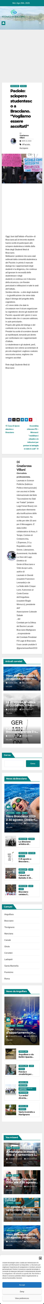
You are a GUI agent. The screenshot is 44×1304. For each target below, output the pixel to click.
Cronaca (20, 1025)
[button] (40, 1258)
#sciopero (24, 148)
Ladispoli (8, 959)
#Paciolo (26, 144)
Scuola (23, 86)
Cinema (9, 1175)
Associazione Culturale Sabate (27, 613)
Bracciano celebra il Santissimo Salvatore (24, 896)
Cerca (7, 755)
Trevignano (9, 927)
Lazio (21, 889)
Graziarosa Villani (24, 136)
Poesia (21, 1069)
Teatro (31, 839)
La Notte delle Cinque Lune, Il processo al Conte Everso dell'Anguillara (26, 591)
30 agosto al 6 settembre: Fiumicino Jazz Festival (21, 1210)
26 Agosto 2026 (15, 1159)
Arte (8, 1147)
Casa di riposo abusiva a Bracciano (13, 429)
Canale (7, 940)
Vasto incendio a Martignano (27, 1113)
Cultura (32, 853)
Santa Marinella (11, 966)
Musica (18, 1203)
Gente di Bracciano (25, 564)
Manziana (8, 934)
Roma (7, 979)
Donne (16, 1175)
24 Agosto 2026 (15, 823)
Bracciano (14, 86)
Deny (22, 1292)
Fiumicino (8, 972)
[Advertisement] (22, 60)
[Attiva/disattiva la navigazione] (40, 23)
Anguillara (9, 914)
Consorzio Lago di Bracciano (25, 1089)
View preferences (22, 1298)
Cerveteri (8, 953)
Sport (24, 813)
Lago (18, 813)
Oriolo (7, 946)
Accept (22, 1285)
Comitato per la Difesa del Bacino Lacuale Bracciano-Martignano (26, 626)
